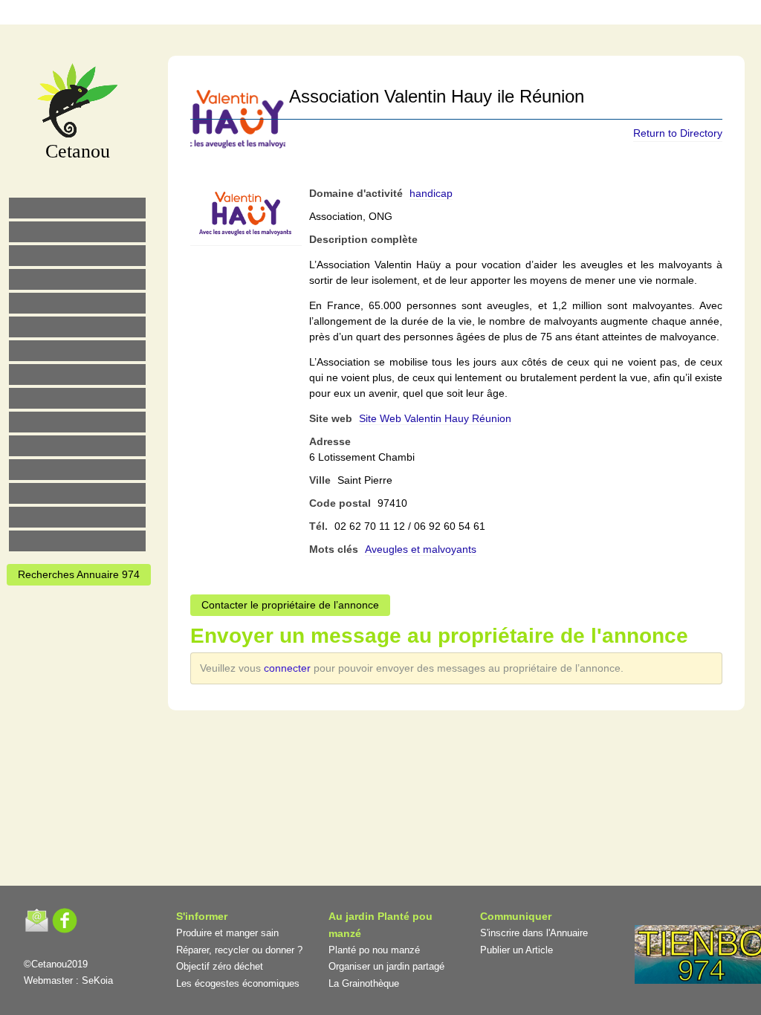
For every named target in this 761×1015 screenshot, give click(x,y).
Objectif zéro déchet (219, 966)
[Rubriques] (339, 14)
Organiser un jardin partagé (386, 966)
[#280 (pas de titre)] (402, 14)
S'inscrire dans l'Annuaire (534, 932)
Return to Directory (677, 133)
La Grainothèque (363, 983)
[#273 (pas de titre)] (77, 445)
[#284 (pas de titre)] (433, 14)
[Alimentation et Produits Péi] (77, 231)
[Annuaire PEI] (370, 14)
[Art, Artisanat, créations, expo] (77, 422)
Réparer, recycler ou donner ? (239, 950)
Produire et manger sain (227, 932)
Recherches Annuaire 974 (79, 574)
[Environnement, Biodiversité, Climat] (77, 303)
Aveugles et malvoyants (420, 549)
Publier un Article (516, 950)
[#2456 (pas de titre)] (77, 374)
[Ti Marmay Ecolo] (77, 398)
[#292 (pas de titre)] (464, 14)
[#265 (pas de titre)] (77, 327)
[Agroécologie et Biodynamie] (77, 208)
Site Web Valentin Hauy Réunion (435, 418)
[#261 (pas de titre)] (308, 14)
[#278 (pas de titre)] (77, 469)
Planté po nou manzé (374, 950)
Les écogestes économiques (237, 983)
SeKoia (97, 980)
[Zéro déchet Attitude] (77, 279)
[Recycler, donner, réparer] (77, 255)
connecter (289, 668)
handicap (431, 193)
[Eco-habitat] (77, 350)
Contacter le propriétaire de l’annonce (290, 605)
